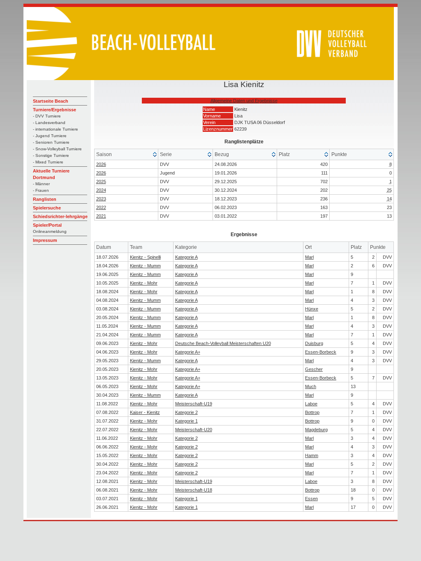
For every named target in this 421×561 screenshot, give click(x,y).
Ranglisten (44, 199)
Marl (309, 257)
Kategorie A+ (187, 351)
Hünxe (311, 308)
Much (310, 386)
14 (389, 198)
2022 (101, 207)
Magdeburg (316, 429)
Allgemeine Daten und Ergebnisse (244, 100)
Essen (311, 498)
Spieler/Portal (47, 225)
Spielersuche (47, 207)
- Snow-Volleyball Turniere (57, 149)
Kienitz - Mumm (145, 265)
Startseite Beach (50, 101)
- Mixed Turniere (48, 162)
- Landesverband (49, 122)
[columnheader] (126, 154)
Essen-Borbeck (320, 351)
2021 (101, 216)
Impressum (45, 240)
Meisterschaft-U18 (193, 489)
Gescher (314, 369)
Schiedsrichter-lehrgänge (60, 216)
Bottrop (312, 412)
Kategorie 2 (186, 412)
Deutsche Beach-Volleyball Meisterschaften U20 (223, 343)
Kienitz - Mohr (143, 282)
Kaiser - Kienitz (145, 412)
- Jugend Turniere (50, 135)
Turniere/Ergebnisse (54, 109)
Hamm (311, 455)
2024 (101, 190)
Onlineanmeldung (50, 231)
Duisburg (314, 343)
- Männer (41, 184)
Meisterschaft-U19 (193, 403)
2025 (101, 181)
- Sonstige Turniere (51, 155)
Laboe (311, 403)
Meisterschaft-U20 (193, 429)
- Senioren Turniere (51, 142)
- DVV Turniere (47, 116)
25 (389, 190)
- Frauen (41, 190)
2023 (101, 198)
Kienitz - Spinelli (145, 257)
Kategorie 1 (186, 420)
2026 (101, 164)
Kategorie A (186, 257)
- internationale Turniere (55, 129)
